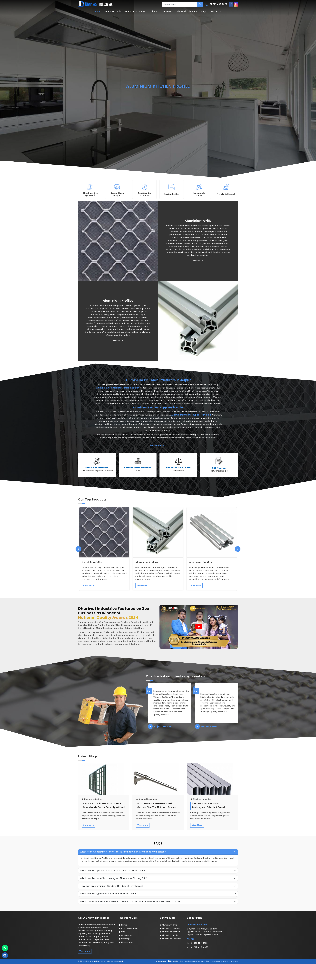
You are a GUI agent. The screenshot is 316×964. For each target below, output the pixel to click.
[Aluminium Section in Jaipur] (212, 532)
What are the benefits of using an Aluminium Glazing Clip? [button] (114, 878)
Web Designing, (192, 961)
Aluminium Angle (169, 935)
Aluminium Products (134, 11)
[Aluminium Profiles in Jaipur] (198, 321)
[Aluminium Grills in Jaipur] (118, 241)
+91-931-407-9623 (217, 4)
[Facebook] (231, 4)
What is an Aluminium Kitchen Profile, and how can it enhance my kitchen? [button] (123, 851)
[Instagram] (236, 4)
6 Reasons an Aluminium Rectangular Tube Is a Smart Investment (208, 807)
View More (198, 260)
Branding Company (228, 961)
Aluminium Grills (198, 220)
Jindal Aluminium (186, 11)
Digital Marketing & (210, 961)
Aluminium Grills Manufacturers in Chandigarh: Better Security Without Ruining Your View (104, 807)
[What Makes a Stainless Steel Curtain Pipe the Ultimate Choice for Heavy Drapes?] (158, 781)
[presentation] (78, 549)
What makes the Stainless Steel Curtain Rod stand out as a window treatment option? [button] (130, 901)
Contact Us (215, 11)
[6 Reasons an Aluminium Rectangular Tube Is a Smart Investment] (212, 781)
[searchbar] (200, 4)
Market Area (127, 942)
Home (97, 11)
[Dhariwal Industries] (95, 4)
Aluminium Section (200, 562)
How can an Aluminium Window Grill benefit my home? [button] (111, 886)
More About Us (158, 445)
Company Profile (112, 11)
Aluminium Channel (171, 938)
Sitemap (125, 938)
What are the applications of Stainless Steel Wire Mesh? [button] (112, 870)
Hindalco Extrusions (161, 11)
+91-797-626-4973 (198, 947)
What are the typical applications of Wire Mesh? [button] (108, 893)
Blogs (203, 11)
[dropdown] (147, 11)
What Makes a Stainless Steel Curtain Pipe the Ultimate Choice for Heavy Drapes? (156, 807)
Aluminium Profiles (118, 300)
